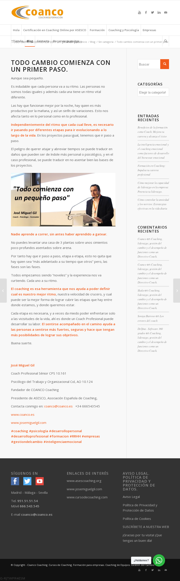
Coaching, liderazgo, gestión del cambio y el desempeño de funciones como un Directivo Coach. (152, 247)
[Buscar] (165, 41)
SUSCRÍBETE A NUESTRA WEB (146, 526)
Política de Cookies (137, 518)
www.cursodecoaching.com (87, 497)
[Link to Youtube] (139, 12)
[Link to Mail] (165, 12)
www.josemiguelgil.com (28, 422)
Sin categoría (105, 41)
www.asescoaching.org (84, 480)
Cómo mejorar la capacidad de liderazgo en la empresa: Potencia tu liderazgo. (153, 187)
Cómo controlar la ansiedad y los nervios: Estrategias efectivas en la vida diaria (153, 204)
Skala (141, 290)
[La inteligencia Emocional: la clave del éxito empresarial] (3, 291)
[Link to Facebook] (146, 12)
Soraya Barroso (146, 316)
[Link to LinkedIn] (159, 12)
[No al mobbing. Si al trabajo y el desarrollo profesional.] (176, 291)
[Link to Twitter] (152, 12)
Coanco (142, 239)
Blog (92, 41)
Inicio (84, 41)
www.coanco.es (22, 414)
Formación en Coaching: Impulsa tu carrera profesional (151, 170)
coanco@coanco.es (58, 406)
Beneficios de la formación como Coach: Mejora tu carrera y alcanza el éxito (152, 131)
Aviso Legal (131, 496)
